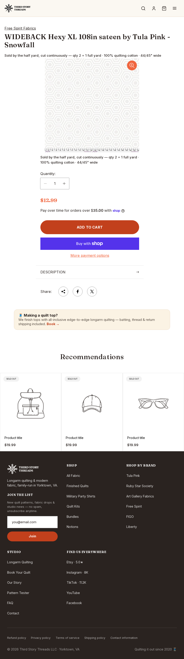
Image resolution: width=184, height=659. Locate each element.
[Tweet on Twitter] (92, 291)
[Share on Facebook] (78, 291)
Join (32, 536)
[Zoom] (132, 65)
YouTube (73, 593)
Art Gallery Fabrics (140, 496)
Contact (13, 613)
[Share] (63, 291)
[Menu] (175, 8)
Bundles (73, 517)
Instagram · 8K (77, 572)
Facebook (74, 603)
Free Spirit (134, 506)
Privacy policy (40, 638)
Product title (13, 438)
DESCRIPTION (53, 272)
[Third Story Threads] (17, 8)
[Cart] (164, 8)
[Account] (154, 8)
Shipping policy (94, 638)
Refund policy (16, 638)
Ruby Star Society (139, 486)
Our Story (14, 582)
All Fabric (73, 476)
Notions (72, 527)
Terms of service (67, 638)
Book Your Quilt (18, 572)
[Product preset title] (30, 403)
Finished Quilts (78, 486)
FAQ (10, 603)
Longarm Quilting (20, 562)
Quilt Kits (73, 506)
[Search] (143, 8)
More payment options (89, 255)
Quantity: (47, 174)
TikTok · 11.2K (76, 582)
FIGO (130, 517)
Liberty (131, 527)
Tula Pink (133, 476)
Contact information (124, 638)
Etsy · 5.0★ (75, 562)
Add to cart (90, 227)
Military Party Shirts (81, 496)
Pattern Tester (18, 593)
